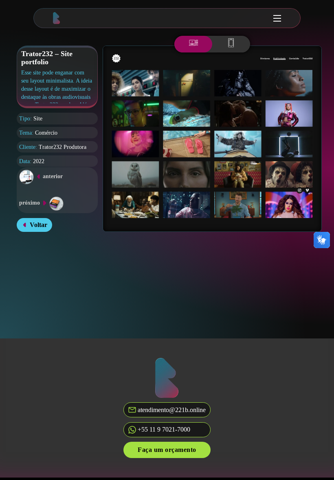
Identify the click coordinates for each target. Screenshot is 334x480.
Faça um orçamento (167, 449)
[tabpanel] (212, 139)
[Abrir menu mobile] (277, 18)
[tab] (193, 44)
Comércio (46, 132)
